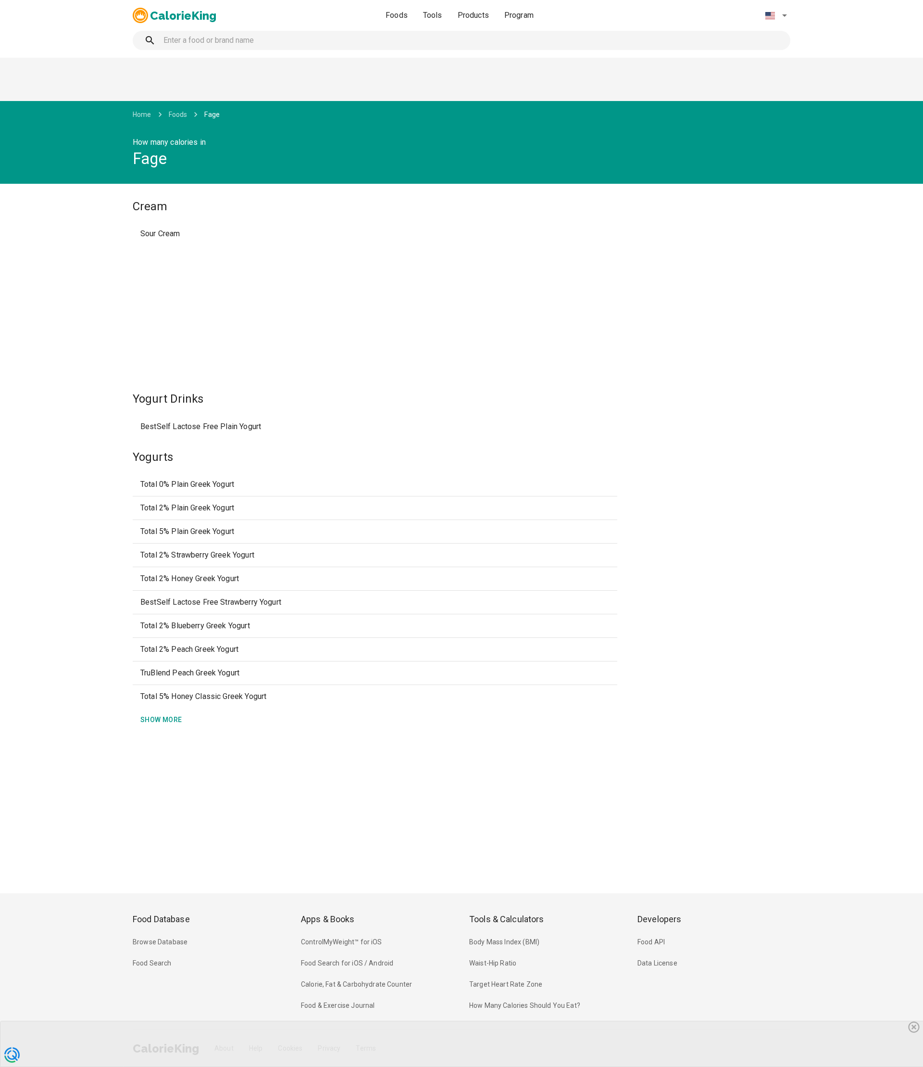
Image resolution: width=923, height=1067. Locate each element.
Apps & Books (328, 919)
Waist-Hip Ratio (492, 963)
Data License (657, 963)
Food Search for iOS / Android (347, 963)
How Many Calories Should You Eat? (524, 1005)
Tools (432, 15)
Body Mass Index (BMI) (504, 942)
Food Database (161, 919)
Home (142, 114)
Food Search (152, 963)
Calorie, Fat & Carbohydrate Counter (356, 984)
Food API (651, 942)
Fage (212, 114)
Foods (397, 15)
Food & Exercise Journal (337, 1005)
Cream (150, 206)
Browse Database (160, 942)
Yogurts (153, 457)
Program (519, 15)
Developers (659, 919)
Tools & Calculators (506, 919)
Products (473, 15)
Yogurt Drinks (168, 399)
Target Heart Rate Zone (505, 984)
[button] (775, 15)
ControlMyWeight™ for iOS (341, 942)
